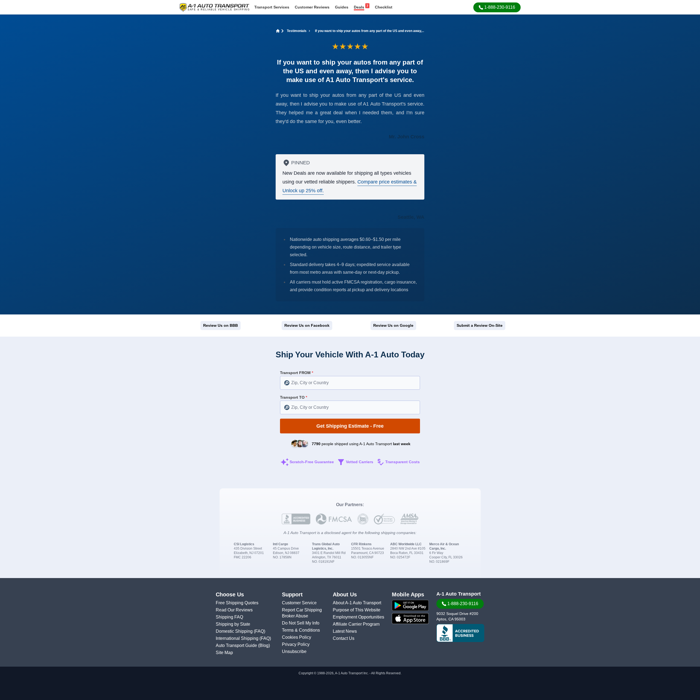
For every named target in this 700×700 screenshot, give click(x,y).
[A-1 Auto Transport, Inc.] (214, 7)
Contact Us (343, 638)
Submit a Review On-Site (480, 325)
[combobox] (350, 383)
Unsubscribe (294, 651)
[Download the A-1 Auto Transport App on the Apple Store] (410, 618)
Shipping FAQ (229, 617)
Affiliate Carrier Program (356, 624)
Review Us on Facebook (306, 325)
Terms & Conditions (301, 630)
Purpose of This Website (356, 610)
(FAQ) (259, 631)
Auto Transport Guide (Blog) (243, 645)
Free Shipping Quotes (237, 602)
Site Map (224, 652)
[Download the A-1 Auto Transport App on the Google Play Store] (410, 605)
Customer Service (299, 602)
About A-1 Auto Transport (357, 602)
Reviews (312, 7)
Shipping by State (233, 624)
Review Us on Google (393, 325)
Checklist (383, 7)
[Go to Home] (277, 31)
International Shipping (237, 638)
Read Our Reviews (234, 610)
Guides (341, 7)
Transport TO (293, 397)
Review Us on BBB (220, 325)
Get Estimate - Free (350, 426)
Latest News (345, 631)
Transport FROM (296, 373)
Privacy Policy (296, 644)
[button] (497, 7)
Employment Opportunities (358, 617)
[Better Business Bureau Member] (460, 633)
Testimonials (297, 31)
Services (271, 7)
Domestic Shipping (235, 631)
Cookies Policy (296, 637)
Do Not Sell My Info (300, 623)
